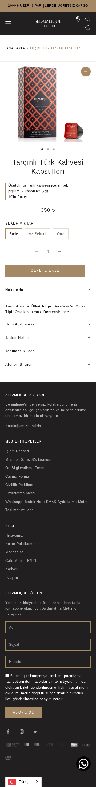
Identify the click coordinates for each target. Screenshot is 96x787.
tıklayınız (13, 614)
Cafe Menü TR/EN (20, 561)
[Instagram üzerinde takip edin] (22, 731)
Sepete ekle (45, 270)
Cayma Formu (17, 476)
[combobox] (23, 782)
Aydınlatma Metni (20, 493)
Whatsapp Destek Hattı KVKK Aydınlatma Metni (46, 502)
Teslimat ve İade (19, 510)
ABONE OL (23, 712)
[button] (48, 290)
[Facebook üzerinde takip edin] (8, 731)
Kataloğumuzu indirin (23, 426)
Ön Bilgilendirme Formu (25, 468)
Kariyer (11, 569)
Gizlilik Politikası (19, 485)
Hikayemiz (14, 535)
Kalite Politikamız (20, 544)
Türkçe (25, 782)
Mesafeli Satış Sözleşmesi (28, 460)
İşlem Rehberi (17, 451)
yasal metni (79, 687)
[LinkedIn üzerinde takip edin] (35, 731)
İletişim (11, 578)
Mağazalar (14, 552)
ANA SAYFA (15, 48)
